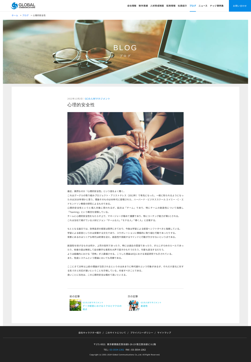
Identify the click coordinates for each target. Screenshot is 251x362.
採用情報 (170, 5)
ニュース (203, 5)
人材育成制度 (157, 5)
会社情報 (131, 5)
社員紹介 (182, 5)
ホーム (15, 15)
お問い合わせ (240, 5)
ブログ (192, 5)
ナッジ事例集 (217, 5)
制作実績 (143, 5)
